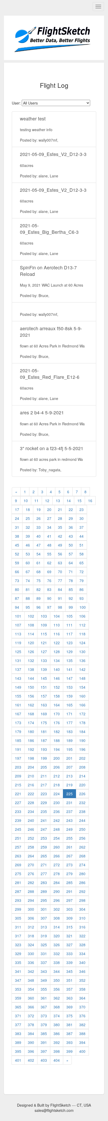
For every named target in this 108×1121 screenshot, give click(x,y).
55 (49, 553)
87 (17, 598)
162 (31, 704)
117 (69, 633)
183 (69, 731)
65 (81, 562)
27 (49, 518)
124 (82, 642)
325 (44, 944)
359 (18, 998)
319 (44, 935)
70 (60, 571)
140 (56, 669)
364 (82, 998)
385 (44, 1033)
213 (69, 776)
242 (56, 820)
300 (31, 909)
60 (28, 562)
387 (69, 1033)
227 (18, 802)
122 (56, 642)
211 (44, 776)
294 (31, 900)
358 (82, 989)
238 (82, 811)
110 (56, 625)
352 (82, 980)
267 (69, 855)
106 (82, 616)
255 (69, 838)
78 (71, 580)
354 (31, 989)
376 (82, 1015)
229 (44, 802)
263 (18, 855)
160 (82, 696)
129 (69, 651)
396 (31, 1051)
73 (17, 580)
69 (49, 571)
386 (56, 1033)
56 (60, 553)
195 (69, 749)
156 (31, 696)
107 (18, 625)
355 (44, 989)
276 (31, 873)
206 (56, 767)
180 (31, 731)
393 (69, 1042)
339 (69, 962)
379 (44, 1024)
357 (69, 989)
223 (44, 793)
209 (18, 776)
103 (44, 616)
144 (31, 678)
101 (18, 616)
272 (56, 864)
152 (56, 687)
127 (44, 651)
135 (69, 660)
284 (56, 882)
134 (56, 660)
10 (26, 500)
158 (56, 696)
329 (18, 953)
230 (56, 802)
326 (56, 944)
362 (56, 998)
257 (18, 847)
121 (44, 642)
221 (18, 793)
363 (69, 998)
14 (69, 500)
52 (17, 553)
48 (49, 545)
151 (44, 687)
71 (71, 571)
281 (18, 882)
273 (69, 864)
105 (69, 616)
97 (49, 607)
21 (60, 509)
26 (38, 518)
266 (56, 855)
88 (28, 598)
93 (81, 598)
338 (56, 962)
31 (17, 527)
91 (60, 598)
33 (38, 527)
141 (69, 669)
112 (82, 625)
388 (82, 1033)
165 (69, 704)
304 (82, 909)
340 (82, 962)
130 (82, 651)
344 (56, 971)
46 (28, 545)
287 (18, 891)
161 (18, 704)
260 (56, 847)
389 (18, 1042)
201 (69, 758)
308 (56, 918)
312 (31, 927)
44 (81, 536)
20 (49, 509)
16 (90, 500)
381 (69, 1024)
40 (38, 536)
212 (56, 776)
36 (71, 527)
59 (17, 562)
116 (56, 633)
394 (82, 1042)
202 (82, 758)
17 (17, 509)
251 (18, 838)
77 (60, 580)
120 (31, 642)
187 (44, 740)
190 (82, 740)
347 (18, 980)
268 (82, 855)
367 (44, 1006)
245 (18, 829)
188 (56, 740)
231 (69, 802)
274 (82, 864)
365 (18, 1006)
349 (44, 980)
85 (71, 589)
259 (44, 847)
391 (44, 1042)
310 (82, 918)
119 (18, 642)
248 (56, 829)
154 (82, 687)
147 (69, 678)
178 (82, 722)
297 (69, 900)
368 (56, 1006)
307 (44, 918)
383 (18, 1033)
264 (31, 855)
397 (44, 1051)
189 (69, 740)
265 (44, 855)
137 (18, 669)
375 (69, 1015)
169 (44, 713)
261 (69, 847)
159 (69, 696)
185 (18, 740)
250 (82, 829)
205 (44, 767)
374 (56, 1015)
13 (58, 500)
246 (31, 829)
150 (31, 687)
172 (82, 713)
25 (28, 518)
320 (56, 935)
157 (44, 696)
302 (56, 909)
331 (44, 953)
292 (82, 891)
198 (31, 758)
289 (44, 891)
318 (31, 935)
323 (18, 944)
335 (18, 962)
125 (18, 651)
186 (31, 740)
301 (44, 909)
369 (69, 1006)
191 (18, 749)
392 (56, 1042)
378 (31, 1024)
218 (56, 784)
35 (60, 527)
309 (69, 918)
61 (38, 562)
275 (18, 873)
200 (56, 758)
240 (31, 820)
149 (18, 687)
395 (18, 1051)
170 (56, 713)
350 (56, 980)
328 (82, 944)
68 (38, 571)
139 (44, 669)
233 (18, 811)
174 (31, 722)
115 (44, 633)
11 (36, 500)
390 (31, 1042)
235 (44, 811)
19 (38, 509)
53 (28, 553)
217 (44, 784)
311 (18, 927)
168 (31, 713)
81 (28, 589)
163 (44, 704)
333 (69, 953)
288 (31, 891)
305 (18, 918)
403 (44, 1060)
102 (31, 616)
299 (18, 909)
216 (31, 784)
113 (18, 633)
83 (49, 589)
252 (31, 838)
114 (31, 633)
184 (82, 731)
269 (18, 864)
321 (69, 935)
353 (18, 989)
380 (56, 1024)
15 (79, 500)
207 (69, 767)
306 (31, 918)
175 (44, 722)
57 (71, 553)
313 (44, 927)
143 (18, 678)
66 (17, 571)
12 (47, 500)
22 (71, 509)
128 (56, 651)
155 (18, 696)
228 (31, 802)
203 (18, 767)
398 (56, 1051)
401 (18, 1060)
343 (44, 971)
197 (18, 758)
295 (44, 900)
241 (44, 820)
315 (69, 927)
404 (56, 1060)
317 (18, 935)
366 (31, 1006)
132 (31, 660)
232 (82, 802)
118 (82, 633)
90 (49, 598)
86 (81, 589)
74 (28, 580)
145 (44, 678)
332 (56, 953)
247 (44, 829)
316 (82, 927)
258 (31, 847)
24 (17, 518)
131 (18, 660)
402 (31, 1060)
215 (18, 784)
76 (49, 580)
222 (31, 793)
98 (60, 607)
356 (56, 989)
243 (69, 820)
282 (31, 882)
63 (60, 562)
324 (31, 944)
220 (82, 784)
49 (60, 545)
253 (44, 838)
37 (81, 527)
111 (69, 625)
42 (60, 536)
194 (56, 749)
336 (31, 962)
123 (69, 642)
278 (56, 873)
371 (18, 1015)
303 (69, 909)
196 (82, 749)
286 (82, 882)
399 (69, 1051)
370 (82, 1006)
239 (18, 820)
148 (82, 678)
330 (31, 953)
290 (56, 891)
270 (31, 864)
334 (82, 953)
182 (56, 731)
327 (69, 944)
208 (82, 767)
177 (69, 722)
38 (17, 536)
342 (31, 971)
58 (81, 553)
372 (31, 1015)
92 (71, 598)
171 (69, 713)
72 (81, 571)
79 (81, 580)
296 (56, 900)
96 (38, 607)
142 (82, 669)
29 (71, 518)
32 (28, 527)
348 (31, 980)
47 (38, 545)
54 (38, 553)
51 (81, 545)
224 (56, 793)
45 (17, 545)
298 (82, 900)
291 (69, 891)
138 (31, 669)
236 (56, 811)
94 (17, 607)
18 (28, 509)
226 (82, 793)
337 (44, 962)
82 (38, 589)
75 (38, 580)
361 (44, 998)
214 (82, 776)
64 (71, 562)
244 (82, 820)
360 (31, 998)
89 (38, 598)
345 (69, 971)
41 (49, 536)
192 (31, 749)
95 (28, 607)
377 (18, 1024)
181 (44, 731)
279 (69, 873)
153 (69, 687)
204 (31, 767)
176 (56, 722)
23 (81, 509)
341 (18, 971)
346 (82, 971)
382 (82, 1024)
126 (31, 651)
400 (82, 1051)
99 (71, 607)
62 (49, 562)
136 (82, 660)
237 (69, 811)
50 (71, 545)
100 (82, 607)
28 (60, 518)
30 (81, 518)
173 (18, 722)
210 (31, 776)
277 (44, 873)
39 (28, 536)
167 (18, 713)
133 (44, 660)
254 (56, 838)
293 (18, 900)
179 (18, 731)
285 (69, 882)
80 (17, 589)
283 (44, 882)
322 (82, 935)
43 (71, 536)
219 (69, 784)
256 (82, 838)
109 (44, 625)
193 (44, 749)
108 (31, 625)
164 (56, 704)
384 (31, 1033)
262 (82, 847)
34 (49, 527)
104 (56, 616)
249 (69, 829)
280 (82, 873)
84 (60, 589)
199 (44, 758)
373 (44, 1015)
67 (28, 571)
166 (82, 704)
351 (69, 980)
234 (31, 811)
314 (56, 927)
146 (56, 678)
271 (44, 864)
